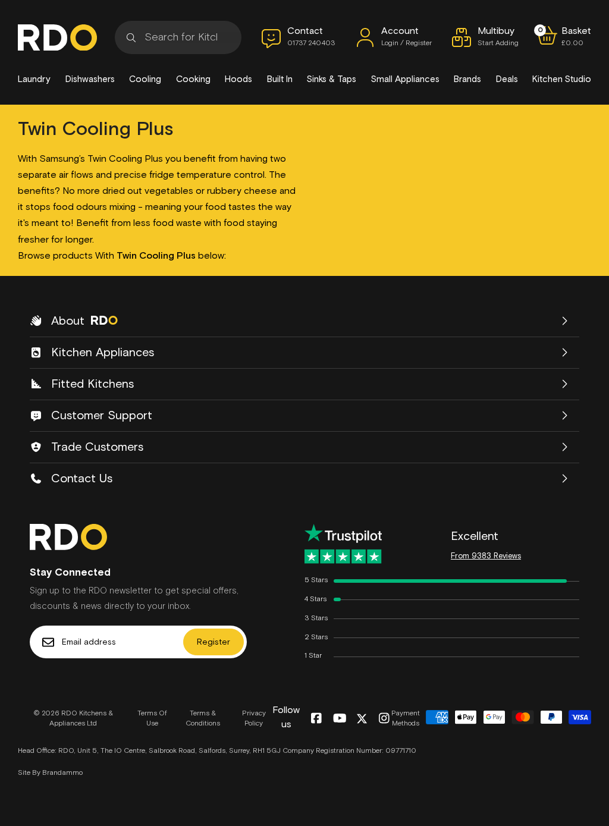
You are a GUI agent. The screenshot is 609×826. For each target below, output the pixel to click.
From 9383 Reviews (486, 556)
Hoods (238, 79)
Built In (280, 79)
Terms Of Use (152, 718)
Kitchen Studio (561, 79)
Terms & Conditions (203, 718)
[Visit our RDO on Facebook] (316, 719)
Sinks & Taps (331, 79)
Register (213, 642)
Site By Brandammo (50, 773)
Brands (467, 79)
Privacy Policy (254, 718)
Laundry (34, 79)
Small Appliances (405, 79)
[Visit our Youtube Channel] (339, 719)
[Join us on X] (362, 718)
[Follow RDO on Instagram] (383, 719)
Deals (507, 79)
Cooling (145, 79)
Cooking (193, 79)
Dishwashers (90, 79)
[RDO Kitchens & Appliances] (57, 37)
